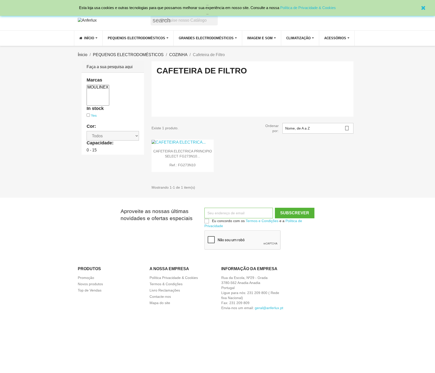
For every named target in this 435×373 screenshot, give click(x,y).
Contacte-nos (160, 297)
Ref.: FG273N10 (182, 165)
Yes (94, 115)
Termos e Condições (262, 221)
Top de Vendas (89, 290)
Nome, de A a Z (317, 128)
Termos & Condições (166, 284)
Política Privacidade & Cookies (174, 278)
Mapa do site (160, 303)
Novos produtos (90, 284)
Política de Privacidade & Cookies (308, 8)
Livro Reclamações (165, 290)
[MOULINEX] (98, 87)
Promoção (86, 278)
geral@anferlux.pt (269, 308)
